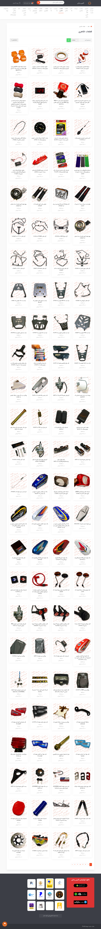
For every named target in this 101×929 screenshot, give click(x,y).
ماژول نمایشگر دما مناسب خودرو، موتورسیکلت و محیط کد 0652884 (40, 67)
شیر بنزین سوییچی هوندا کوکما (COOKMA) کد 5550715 (18, 691)
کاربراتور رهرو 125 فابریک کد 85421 (61, 395)
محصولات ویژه (6, 10)
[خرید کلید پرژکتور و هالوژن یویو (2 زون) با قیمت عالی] (40, 613)
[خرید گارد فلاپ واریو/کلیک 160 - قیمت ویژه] (61, 258)
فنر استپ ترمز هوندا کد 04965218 (18, 492)
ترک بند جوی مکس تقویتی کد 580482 (40, 301)
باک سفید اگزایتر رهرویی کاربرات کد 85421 (40, 524)
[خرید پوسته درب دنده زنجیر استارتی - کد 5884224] (82, 385)
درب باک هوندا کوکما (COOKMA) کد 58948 (40, 787)
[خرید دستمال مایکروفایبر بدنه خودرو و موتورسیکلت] (82, 160)
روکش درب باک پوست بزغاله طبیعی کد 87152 (18, 396)
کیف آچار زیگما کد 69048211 (18, 459)
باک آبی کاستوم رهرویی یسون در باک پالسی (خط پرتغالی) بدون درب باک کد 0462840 (61, 525)
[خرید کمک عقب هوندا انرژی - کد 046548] (82, 808)
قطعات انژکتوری (46, 10)
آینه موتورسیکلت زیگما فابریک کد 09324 (82, 591)
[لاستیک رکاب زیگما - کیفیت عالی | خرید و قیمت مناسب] (61, 417)
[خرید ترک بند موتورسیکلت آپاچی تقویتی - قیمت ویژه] (18, 322)
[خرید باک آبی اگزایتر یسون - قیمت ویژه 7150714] (40, 481)
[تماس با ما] (4, 924)
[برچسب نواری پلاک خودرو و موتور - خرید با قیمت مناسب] (61, 56)
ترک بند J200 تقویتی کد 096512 (18, 300)
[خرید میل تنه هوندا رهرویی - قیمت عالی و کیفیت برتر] (61, 744)
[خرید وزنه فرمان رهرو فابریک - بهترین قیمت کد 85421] (82, 449)
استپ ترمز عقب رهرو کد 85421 (82, 851)
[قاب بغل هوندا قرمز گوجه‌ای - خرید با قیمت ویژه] (18, 712)
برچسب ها (55, 10)
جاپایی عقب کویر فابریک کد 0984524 (40, 205)
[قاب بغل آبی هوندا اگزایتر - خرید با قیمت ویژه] (40, 744)
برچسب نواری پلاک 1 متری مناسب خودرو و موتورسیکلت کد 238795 (61, 67)
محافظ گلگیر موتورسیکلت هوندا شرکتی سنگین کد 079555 (18, 139)
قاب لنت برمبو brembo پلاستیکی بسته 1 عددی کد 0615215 (40, 171)
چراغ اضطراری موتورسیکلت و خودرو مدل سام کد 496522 (82, 67)
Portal (83, 926)
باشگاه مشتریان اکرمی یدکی (24, 12)
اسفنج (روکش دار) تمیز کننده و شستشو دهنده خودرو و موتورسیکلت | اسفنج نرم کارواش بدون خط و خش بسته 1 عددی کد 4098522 (18, 104)
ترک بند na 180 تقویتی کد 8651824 (82, 363)
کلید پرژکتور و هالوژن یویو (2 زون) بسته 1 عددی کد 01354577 (40, 624)
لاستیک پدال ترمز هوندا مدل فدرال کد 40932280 (19, 591)
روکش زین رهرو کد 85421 (40, 656)
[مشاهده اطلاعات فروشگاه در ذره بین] (31, 906)
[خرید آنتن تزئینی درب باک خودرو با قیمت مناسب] (82, 128)
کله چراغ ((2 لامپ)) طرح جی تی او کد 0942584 (61, 205)
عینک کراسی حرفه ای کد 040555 (40, 851)
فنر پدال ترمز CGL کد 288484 (40, 427)
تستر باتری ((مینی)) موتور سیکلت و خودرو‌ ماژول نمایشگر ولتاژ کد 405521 (40, 102)
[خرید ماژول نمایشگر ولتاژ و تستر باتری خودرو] (18, 160)
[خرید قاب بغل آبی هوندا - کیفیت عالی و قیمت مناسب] (82, 744)
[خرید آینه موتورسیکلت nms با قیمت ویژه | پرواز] (61, 580)
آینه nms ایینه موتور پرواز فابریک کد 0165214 (61, 591)
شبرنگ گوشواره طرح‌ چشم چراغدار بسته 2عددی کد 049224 (61, 819)
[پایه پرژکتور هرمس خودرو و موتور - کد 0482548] (18, 353)
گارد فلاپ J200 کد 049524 (19, 268)
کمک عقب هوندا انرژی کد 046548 (82, 818)
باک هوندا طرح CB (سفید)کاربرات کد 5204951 (82, 558)
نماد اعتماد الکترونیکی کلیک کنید (50, 916)
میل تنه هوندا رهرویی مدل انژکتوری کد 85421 (61, 755)
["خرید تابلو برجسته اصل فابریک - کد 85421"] (61, 449)
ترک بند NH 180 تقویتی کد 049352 (61, 300)
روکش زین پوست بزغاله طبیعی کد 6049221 (61, 723)
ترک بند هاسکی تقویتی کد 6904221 (61, 333)
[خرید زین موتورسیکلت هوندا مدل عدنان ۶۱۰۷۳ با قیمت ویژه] (82, 513)
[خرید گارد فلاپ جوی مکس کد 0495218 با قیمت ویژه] (82, 258)
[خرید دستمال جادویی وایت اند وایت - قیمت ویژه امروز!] (61, 128)
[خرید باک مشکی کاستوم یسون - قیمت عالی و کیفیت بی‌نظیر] (18, 513)
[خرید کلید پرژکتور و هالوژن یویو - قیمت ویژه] (61, 613)
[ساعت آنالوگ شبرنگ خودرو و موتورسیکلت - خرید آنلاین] (40, 128)
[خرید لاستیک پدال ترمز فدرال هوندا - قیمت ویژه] (18, 580)
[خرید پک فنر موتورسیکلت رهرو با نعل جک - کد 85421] (61, 840)
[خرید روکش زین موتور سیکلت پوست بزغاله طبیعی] (61, 712)
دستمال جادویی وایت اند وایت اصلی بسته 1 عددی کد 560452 (61, 139)
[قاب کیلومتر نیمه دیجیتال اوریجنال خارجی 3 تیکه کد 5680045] (61, 680)
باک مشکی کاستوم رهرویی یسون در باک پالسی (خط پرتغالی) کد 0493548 (18, 525)
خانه (19, 9)
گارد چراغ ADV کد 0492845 (61, 236)
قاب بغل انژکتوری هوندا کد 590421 (61, 363)
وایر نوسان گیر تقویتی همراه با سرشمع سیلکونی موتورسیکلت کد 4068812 (40, 591)
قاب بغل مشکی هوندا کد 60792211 (40, 722)
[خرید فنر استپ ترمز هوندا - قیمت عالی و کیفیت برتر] (18, 481)
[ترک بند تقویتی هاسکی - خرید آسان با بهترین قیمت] (61, 322)
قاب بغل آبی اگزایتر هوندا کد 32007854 (39, 755)
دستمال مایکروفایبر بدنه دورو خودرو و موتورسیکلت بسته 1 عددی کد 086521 (82, 172)
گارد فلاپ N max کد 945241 (39, 268)
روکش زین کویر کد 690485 (18, 656)
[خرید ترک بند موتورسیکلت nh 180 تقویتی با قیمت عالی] (61, 290)
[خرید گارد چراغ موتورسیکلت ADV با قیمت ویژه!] (61, 226)
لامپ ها (71, 10)
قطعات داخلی (66, 10)
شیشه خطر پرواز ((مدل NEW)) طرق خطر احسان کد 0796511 (82, 492)
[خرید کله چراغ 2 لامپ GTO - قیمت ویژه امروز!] (61, 194)
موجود (73, 40)
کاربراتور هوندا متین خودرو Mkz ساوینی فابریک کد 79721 (18, 624)
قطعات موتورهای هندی (35, 11)
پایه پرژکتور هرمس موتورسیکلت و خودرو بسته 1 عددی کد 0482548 (18, 364)
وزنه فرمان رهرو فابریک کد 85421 (82, 459)
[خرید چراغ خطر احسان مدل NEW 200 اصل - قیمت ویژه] (61, 90)
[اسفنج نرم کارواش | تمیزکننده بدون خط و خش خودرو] (18, 90)
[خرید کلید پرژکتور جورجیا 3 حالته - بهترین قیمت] (82, 613)
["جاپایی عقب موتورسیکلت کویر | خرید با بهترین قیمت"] (40, 194)
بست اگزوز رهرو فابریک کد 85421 (18, 786)
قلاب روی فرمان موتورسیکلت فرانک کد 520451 (82, 787)
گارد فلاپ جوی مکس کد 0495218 (82, 268)
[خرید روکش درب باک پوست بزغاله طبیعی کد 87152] (18, 385)
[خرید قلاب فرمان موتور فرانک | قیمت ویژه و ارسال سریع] (82, 776)
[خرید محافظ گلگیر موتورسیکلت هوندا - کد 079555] (18, 128)
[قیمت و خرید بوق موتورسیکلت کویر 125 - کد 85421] (18, 194)
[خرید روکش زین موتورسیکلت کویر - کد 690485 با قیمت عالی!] (18, 646)
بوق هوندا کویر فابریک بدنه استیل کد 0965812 (82, 237)
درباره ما (29, 10)
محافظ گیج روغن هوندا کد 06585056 (82, 723)
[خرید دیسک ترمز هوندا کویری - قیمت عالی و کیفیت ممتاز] (18, 840)
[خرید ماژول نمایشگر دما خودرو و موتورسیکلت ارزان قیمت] (40, 56)
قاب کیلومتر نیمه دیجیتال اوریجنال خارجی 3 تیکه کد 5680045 (61, 691)
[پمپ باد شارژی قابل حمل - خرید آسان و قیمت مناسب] (82, 90)
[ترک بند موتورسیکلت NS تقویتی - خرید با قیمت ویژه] (40, 322)
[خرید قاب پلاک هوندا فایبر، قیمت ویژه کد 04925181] (18, 547)
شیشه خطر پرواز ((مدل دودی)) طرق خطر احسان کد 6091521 (61, 492)
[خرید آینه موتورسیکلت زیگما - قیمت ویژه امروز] (82, 580)
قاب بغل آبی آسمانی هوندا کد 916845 (82, 755)
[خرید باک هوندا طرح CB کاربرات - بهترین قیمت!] (82, 547)
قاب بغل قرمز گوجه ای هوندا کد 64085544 (18, 723)
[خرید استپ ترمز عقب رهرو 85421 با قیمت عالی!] (82, 840)
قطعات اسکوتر (40, 10)
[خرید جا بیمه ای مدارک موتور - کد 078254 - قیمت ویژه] (40, 353)
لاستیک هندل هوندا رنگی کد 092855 (39, 819)
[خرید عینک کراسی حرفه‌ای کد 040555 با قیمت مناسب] (40, 840)
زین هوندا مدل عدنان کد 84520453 (82, 524)
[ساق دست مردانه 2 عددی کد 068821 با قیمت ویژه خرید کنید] (82, 194)
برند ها (51, 10)
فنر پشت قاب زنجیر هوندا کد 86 (61, 656)
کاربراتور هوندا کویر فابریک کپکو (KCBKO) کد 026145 (40, 460)
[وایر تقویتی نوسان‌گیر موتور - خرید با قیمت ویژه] (40, 580)
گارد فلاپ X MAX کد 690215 (39, 236)
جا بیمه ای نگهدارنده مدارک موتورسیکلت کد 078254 (40, 364)
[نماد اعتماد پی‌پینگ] (31, 883)
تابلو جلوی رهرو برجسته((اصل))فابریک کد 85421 (61, 460)
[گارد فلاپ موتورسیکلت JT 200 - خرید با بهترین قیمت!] (18, 226)
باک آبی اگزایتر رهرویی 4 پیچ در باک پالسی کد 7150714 (39, 492)
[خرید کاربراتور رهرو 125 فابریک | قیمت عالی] (61, 385)
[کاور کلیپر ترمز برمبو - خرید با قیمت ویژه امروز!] (40, 160)
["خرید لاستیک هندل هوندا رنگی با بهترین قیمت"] (40, 808)
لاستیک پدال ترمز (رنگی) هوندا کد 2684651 (19, 819)
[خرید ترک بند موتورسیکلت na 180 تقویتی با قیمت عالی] (82, 353)
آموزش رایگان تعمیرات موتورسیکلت (13, 12)
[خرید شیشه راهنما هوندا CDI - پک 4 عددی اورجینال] (18, 56)
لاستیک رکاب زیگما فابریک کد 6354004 (61, 428)
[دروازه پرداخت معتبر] (50, 883)
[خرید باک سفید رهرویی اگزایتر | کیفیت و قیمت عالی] (40, 513)
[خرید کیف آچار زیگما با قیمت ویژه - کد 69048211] (18, 449)
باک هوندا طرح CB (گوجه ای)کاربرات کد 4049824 (61, 558)
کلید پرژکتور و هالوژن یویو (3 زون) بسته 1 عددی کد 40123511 (61, 624)
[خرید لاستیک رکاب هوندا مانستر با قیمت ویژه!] (61, 160)
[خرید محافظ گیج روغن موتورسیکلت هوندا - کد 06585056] (82, 712)
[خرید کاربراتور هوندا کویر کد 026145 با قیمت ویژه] (40, 449)
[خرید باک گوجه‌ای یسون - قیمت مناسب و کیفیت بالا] (82, 646)
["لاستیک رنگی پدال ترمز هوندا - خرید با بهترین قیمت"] (18, 808)
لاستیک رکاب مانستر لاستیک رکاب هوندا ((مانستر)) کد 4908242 (61, 171)
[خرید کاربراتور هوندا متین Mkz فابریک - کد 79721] (18, 613)
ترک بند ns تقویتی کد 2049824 (40, 333)
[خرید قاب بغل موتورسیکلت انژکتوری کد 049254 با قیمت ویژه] (61, 353)
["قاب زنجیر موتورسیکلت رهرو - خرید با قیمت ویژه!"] (40, 385)
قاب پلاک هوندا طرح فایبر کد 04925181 (18, 558)
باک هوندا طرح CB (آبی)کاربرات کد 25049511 (40, 558)
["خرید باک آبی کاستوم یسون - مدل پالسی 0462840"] (61, 513)
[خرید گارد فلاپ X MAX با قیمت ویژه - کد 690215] (40, 226)
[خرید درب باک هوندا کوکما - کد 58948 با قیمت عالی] (40, 776)
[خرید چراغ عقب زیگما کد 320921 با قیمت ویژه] (18, 744)
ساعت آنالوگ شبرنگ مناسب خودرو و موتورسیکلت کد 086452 (40, 139)
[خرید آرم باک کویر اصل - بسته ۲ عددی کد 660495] (40, 680)
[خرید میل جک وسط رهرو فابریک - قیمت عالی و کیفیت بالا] (18, 417)
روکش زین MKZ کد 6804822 (82, 690)
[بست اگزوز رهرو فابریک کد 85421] (18, 776)
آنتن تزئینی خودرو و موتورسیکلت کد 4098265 (82, 139)
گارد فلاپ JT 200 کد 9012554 (18, 236)
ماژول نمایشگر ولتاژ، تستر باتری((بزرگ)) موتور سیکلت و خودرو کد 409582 (18, 172)
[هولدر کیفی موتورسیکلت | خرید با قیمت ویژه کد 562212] (82, 417)
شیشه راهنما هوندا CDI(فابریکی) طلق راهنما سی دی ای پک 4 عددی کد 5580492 (18, 68)
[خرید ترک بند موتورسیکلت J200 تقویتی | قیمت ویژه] (18, 290)
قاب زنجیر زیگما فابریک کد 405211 (40, 395)
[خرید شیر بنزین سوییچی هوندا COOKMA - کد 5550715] (18, 680)
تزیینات (75, 9)
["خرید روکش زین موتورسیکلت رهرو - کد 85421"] (40, 646)
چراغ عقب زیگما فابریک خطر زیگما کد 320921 (18, 755)
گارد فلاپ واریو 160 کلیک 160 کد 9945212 (61, 269)
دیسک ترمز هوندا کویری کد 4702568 (18, 851)
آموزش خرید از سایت (91, 11)
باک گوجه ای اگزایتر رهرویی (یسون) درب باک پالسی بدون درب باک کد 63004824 (82, 657)
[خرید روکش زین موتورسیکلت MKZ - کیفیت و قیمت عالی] (82, 680)
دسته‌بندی (14, 40)
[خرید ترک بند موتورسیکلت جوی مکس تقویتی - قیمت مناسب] (40, 290)
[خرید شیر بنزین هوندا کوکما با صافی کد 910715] (61, 776)
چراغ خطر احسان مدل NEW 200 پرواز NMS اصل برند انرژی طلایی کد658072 (61, 102)
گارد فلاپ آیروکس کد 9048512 (82, 300)
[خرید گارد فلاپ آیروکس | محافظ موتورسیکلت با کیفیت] (82, 290)
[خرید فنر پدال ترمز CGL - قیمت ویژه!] (40, 417)
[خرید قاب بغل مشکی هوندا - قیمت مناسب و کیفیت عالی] (40, 712)
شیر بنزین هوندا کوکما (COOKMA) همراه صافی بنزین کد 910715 (61, 787)
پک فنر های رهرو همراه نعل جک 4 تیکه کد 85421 (61, 851)
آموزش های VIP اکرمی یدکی (86, 13)
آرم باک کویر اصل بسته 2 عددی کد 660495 (40, 691)
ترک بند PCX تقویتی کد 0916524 (82, 333)
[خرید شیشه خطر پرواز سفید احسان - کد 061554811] (82, 481)
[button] (28, 3)
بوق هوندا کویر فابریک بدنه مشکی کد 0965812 (19, 205)
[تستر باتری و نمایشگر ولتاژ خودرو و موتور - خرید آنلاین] (40, 90)
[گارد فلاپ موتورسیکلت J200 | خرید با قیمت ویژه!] (18, 258)
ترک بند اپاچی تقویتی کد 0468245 (19, 333)
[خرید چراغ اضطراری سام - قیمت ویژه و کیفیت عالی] (82, 56)
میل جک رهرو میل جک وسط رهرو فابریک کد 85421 (18, 428)
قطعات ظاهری (61, 10)
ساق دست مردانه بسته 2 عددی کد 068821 (82, 205)
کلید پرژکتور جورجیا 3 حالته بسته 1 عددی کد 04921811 (82, 624)
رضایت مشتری (81, 10)
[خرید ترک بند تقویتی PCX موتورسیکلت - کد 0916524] (82, 322)
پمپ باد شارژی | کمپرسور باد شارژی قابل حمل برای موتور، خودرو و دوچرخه (82, 102)
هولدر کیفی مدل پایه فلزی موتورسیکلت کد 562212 (82, 428)
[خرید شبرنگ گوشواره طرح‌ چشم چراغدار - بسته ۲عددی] (61, 808)
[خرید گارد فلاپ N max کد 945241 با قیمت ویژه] (40, 258)
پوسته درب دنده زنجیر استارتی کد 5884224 (82, 396)
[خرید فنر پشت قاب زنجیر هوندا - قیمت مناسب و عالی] (61, 646)
